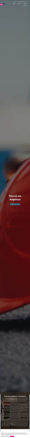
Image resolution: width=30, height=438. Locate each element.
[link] (1, 5)
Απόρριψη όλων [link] (3, 436)
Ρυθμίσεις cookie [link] (7, 436)
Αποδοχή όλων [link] (12, 436)
